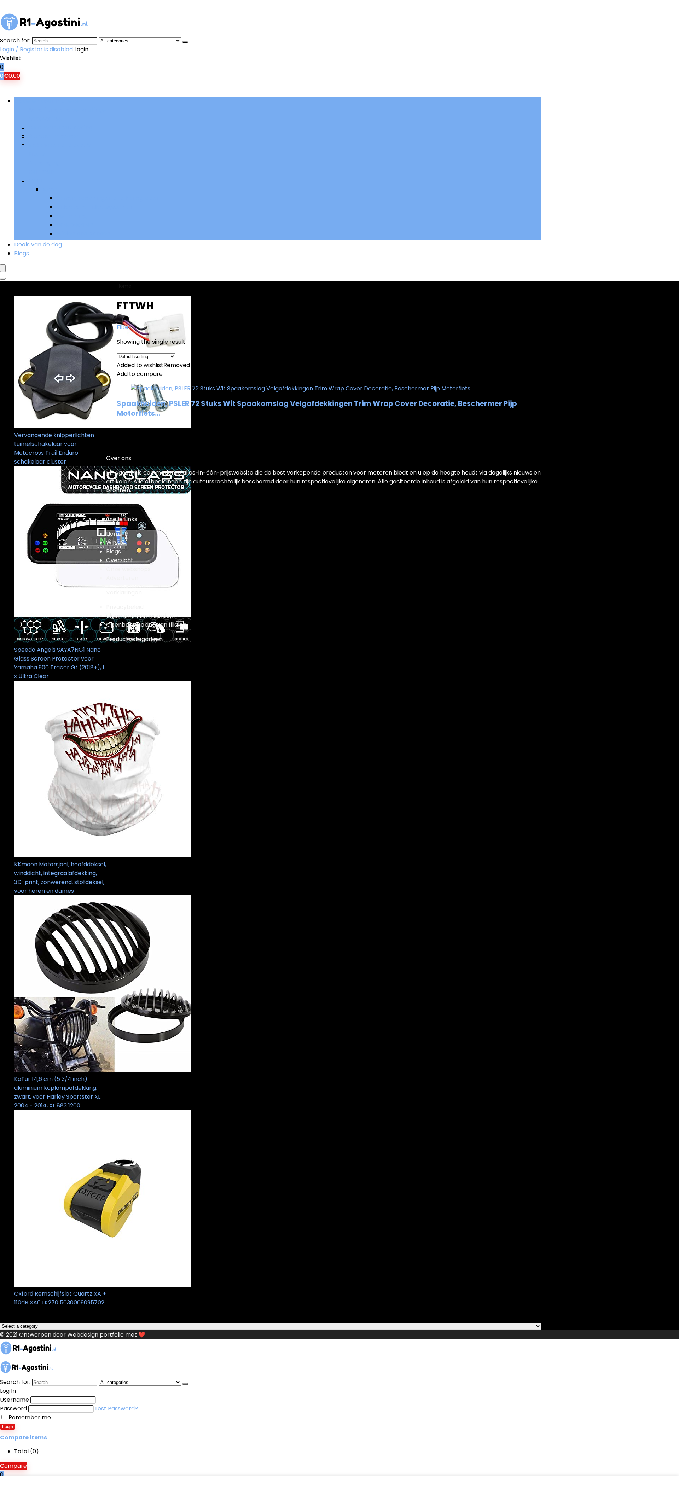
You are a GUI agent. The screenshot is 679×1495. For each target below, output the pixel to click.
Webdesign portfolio (95, 1335)
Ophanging (43, 163)
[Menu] (3, 268)
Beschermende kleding (60, 127)
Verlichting (72, 216)
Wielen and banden (83, 233)
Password (13, 1408)
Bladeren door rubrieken (48, 101)
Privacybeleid (125, 607)
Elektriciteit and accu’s (59, 145)
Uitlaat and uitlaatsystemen (95, 207)
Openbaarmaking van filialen (146, 625)
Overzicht (119, 560)
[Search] (185, 42)
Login (7, 1426)
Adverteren (122, 578)
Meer (35, 180)
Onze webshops (128, 569)
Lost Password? (116, 1408)
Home (124, 286)
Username (14, 1400)
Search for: (15, 40)
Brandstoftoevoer (53, 136)
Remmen (41, 172)
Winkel (115, 543)
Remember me (29, 1417)
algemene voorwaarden (139, 616)
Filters (36, 154)
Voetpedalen (75, 225)
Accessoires (45, 119)
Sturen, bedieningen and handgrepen (108, 198)
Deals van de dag (38, 244)
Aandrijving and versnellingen (68, 110)
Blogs (21, 253)
